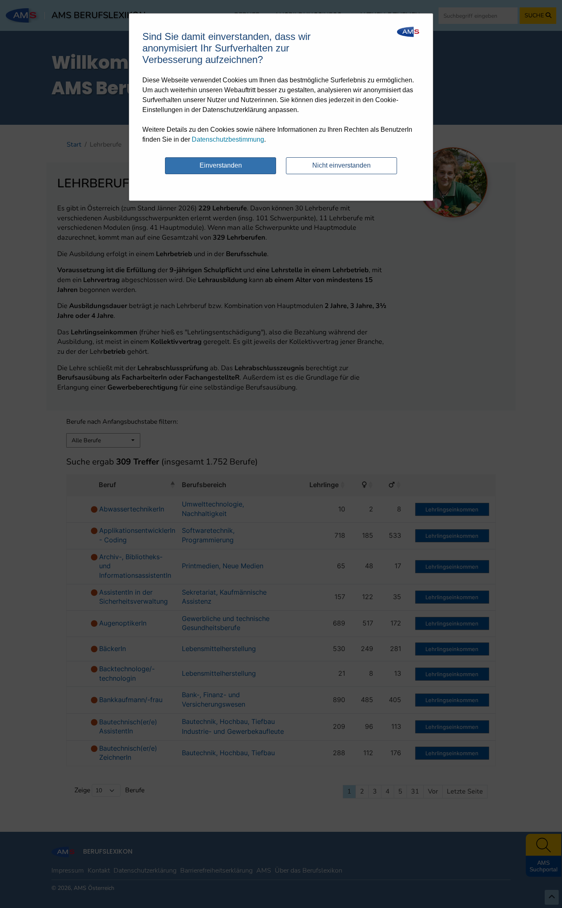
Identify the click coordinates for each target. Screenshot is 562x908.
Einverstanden (221, 165)
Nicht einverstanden (341, 165)
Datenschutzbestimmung (228, 139)
